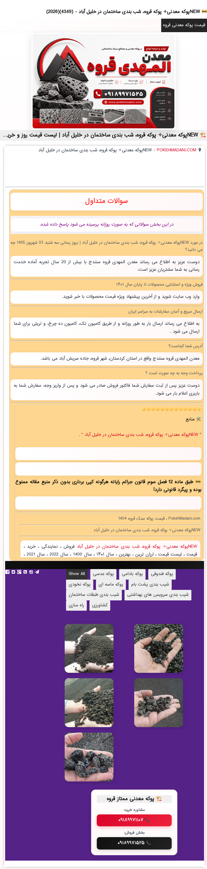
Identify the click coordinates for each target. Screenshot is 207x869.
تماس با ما (88, 25)
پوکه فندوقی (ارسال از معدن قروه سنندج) (165, 703)
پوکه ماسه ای (111, 585)
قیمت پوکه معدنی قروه (184, 25)
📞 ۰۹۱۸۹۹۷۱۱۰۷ (134, 820)
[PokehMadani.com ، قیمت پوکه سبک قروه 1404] (103, 81)
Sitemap (66, 25)
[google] (20, 572)
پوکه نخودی (80, 585)
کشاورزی (100, 605)
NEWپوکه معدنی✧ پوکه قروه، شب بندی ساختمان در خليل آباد (135, 547)
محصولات (111, 25)
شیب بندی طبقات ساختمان (94, 595)
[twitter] (14, 572)
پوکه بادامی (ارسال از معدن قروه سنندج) (96, 760)
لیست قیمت (135, 25)
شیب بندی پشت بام (150, 585)
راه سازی (76, 605)
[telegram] (38, 572)
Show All (77, 574)
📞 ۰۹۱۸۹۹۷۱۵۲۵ (134, 843)
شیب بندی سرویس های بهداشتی (158, 595)
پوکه (155, 25)
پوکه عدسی (103, 574)
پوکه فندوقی (162, 574)
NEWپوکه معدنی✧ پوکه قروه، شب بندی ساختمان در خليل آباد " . (139, 435)
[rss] (26, 572)
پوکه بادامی (132, 574)
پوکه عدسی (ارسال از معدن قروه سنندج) (166, 655)
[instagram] (32, 572)
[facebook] (8, 572)
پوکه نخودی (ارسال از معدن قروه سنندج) (96, 703)
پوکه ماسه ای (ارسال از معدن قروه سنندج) (95, 655)
